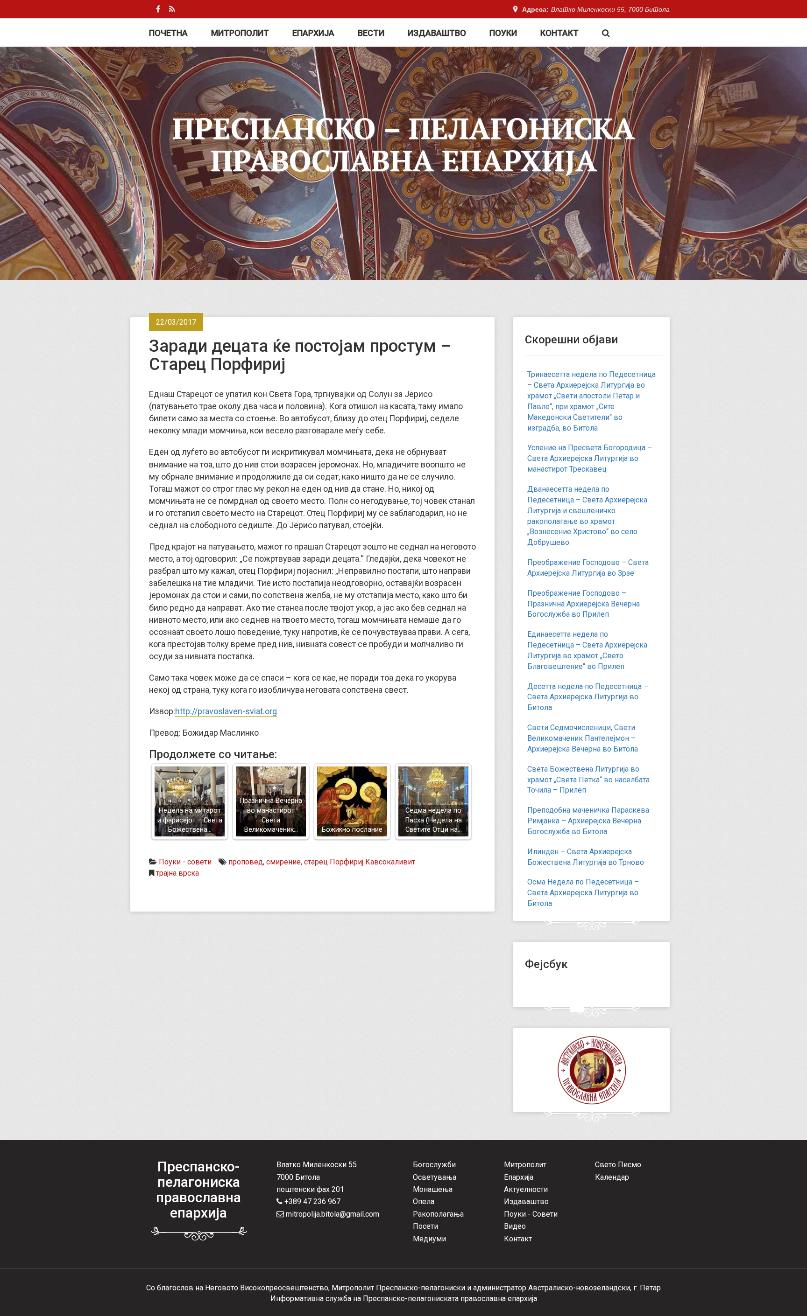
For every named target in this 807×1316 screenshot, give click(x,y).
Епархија (313, 33)
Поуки (503, 33)
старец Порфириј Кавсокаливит (359, 861)
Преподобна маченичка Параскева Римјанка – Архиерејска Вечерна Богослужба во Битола (588, 821)
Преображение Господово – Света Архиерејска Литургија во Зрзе (588, 568)
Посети (425, 1226)
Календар (612, 1177)
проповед (245, 861)
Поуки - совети (185, 861)
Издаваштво (437, 33)
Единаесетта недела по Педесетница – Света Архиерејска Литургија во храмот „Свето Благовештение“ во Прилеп (587, 650)
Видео (515, 1226)
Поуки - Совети (531, 1214)
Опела (423, 1201)
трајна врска (177, 873)
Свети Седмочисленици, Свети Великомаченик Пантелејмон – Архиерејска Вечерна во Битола (582, 738)
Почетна (168, 33)
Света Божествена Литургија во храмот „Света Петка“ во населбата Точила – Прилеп (588, 780)
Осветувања (434, 1177)
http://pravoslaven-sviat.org (226, 711)
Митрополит (240, 33)
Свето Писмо (618, 1164)
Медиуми (429, 1238)
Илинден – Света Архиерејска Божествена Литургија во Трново (585, 857)
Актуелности (526, 1189)
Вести (371, 33)
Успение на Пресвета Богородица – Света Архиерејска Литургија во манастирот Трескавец (589, 458)
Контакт (559, 33)
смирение (283, 861)
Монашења (433, 1189)
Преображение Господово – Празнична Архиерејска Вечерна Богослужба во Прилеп (583, 604)
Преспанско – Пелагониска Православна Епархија (403, 144)
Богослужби (434, 1164)
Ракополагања (438, 1214)
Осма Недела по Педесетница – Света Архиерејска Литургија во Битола (583, 892)
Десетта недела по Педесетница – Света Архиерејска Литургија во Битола (587, 697)
